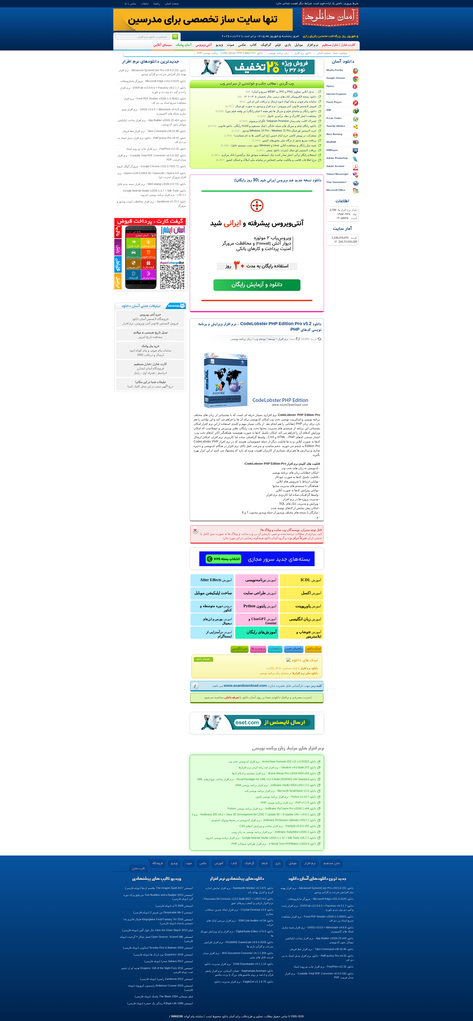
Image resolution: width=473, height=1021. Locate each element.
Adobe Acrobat (335, 166)
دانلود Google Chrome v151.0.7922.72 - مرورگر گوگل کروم (151, 166)
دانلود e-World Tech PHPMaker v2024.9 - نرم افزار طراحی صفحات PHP (274, 843)
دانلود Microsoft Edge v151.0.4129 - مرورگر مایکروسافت (153, 81)
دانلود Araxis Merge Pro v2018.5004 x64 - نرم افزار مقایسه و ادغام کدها (274, 773)
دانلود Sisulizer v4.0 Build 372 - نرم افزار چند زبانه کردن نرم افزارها (277, 767)
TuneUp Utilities (335, 126)
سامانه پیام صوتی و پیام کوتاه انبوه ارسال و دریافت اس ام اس (281, 101)
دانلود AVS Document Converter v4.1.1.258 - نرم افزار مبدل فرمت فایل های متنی (238, 955)
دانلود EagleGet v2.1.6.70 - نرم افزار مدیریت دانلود (243, 981)
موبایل (299, 45)
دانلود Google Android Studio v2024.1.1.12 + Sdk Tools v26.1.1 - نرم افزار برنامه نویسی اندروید (260, 837)
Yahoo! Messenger (337, 174)
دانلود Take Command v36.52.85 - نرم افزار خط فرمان (154, 131)
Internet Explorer (336, 94)
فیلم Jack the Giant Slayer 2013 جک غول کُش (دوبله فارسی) (157, 930)
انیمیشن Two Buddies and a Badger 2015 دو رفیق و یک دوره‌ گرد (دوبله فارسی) (158, 897)
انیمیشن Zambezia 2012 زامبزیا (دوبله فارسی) (166, 978)
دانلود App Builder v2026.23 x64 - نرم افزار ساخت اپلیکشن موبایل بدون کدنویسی (152, 122)
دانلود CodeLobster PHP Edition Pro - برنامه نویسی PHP (230, 52)
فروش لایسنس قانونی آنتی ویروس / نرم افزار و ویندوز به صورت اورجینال (275, 106)
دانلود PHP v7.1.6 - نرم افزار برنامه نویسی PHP (288, 802)
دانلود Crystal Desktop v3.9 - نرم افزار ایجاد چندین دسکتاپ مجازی (239, 911)
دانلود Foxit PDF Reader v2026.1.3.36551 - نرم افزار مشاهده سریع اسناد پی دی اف (155, 100)
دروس (216, 608)
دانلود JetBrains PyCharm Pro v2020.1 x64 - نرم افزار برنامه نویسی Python (272, 808)
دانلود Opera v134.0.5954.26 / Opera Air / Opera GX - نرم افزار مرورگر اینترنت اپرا (152, 175)
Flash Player (334, 102)
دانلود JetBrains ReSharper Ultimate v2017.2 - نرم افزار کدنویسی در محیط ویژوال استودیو (264, 820)
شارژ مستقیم (332, 863)
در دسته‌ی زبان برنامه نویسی (288, 673)
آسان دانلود (330, 17)
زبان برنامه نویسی (278, 52)
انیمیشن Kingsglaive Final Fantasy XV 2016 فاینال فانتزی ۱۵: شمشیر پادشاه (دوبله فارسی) (158, 921)
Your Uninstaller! (336, 182)
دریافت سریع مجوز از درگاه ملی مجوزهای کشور (289, 140)
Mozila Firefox (334, 70)
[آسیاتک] (257, 559)
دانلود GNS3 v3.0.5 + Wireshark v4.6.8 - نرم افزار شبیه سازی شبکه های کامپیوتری (153, 111)
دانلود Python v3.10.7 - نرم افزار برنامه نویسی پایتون (285, 796)
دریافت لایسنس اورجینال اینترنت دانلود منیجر (291, 150)
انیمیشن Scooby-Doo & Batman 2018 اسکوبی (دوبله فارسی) (158, 947)
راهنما (156, 3)
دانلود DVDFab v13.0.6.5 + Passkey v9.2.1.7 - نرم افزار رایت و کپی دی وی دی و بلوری (153, 89)
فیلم (278, 45)
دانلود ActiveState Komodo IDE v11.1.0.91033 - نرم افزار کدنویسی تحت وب (272, 761)
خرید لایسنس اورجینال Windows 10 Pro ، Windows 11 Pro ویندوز (278, 130)
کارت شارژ (138, 868)
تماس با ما (130, 3)
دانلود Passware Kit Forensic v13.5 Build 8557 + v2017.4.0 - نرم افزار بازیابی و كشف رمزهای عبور (237, 901)
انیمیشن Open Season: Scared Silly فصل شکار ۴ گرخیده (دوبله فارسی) (156, 938)
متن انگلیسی (239, 649)
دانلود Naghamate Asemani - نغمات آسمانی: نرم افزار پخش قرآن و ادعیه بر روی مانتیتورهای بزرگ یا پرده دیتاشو (239, 972)
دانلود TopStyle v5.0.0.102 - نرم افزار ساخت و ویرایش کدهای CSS (277, 825)
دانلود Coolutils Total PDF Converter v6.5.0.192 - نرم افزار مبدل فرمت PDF (152, 157)
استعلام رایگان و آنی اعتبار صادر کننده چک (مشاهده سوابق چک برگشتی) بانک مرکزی (268, 154)
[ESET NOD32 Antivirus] (257, 67)
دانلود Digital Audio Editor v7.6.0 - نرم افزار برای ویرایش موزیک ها (236, 933)
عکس (242, 45)
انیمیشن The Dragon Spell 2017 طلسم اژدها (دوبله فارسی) (159, 888)
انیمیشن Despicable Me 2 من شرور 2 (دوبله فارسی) (163, 912)
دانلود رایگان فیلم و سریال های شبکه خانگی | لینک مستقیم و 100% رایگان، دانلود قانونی (267, 125)
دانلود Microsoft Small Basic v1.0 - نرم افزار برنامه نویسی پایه (280, 790)
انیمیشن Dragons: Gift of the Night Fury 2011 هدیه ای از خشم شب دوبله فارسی (157, 970)
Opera (330, 86)
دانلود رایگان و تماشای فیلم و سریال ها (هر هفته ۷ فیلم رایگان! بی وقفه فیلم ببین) (270, 111)
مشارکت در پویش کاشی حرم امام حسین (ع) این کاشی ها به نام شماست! (275, 135)
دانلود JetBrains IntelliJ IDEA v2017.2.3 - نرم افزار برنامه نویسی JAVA (275, 785)
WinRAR (331, 142)
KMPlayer (332, 150)
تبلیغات (145, 3)
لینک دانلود (313, 649)
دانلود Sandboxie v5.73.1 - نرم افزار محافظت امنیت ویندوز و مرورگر (151, 203)
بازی (288, 45)
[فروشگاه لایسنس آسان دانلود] (257, 722)
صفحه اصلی (172, 3)
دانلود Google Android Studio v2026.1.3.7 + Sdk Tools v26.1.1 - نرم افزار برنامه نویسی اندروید (154, 192)
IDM (328, 110)
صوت (230, 45)
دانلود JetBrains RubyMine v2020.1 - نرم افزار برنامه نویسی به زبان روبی (274, 831)
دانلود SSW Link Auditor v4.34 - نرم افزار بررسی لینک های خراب (239, 922)
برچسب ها (258, 649)
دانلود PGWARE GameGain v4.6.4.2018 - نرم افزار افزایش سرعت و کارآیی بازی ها (238, 944)
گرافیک (266, 45)
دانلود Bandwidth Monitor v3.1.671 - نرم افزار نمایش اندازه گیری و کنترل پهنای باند (239, 890)
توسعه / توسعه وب (264, 338)
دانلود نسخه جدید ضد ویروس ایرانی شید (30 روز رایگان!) (277, 181)
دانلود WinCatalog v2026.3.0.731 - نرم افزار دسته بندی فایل (151, 183)
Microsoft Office (335, 190)
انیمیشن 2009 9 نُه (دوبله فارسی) (174, 905)
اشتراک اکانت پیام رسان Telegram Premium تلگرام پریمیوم (282, 120)
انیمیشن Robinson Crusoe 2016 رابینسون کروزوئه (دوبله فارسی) (160, 987)
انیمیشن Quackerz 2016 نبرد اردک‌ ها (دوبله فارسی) (163, 954)
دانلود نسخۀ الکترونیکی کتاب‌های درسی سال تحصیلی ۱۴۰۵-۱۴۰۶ (280, 96)
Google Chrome (335, 78)
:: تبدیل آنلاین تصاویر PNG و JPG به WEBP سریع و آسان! (284, 91)
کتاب (253, 45)
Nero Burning (334, 134)
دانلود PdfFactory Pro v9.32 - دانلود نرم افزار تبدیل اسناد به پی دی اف (152, 140)
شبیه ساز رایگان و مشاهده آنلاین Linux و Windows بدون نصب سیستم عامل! (273, 145)
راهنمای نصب (293, 649)
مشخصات (275, 649)
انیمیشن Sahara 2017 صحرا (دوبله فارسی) (168, 961)
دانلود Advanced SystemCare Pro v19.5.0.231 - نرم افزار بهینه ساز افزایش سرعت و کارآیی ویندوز (152, 72)
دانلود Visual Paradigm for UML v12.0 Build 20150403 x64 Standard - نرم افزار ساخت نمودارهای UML (256, 779)
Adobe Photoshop (337, 158)
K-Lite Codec (334, 118)
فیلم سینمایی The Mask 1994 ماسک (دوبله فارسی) (164, 996)
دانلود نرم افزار (302, 52)
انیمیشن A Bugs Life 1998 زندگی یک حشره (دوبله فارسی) (160, 1003)
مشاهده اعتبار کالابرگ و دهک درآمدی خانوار (291, 116)
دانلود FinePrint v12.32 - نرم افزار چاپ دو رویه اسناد (156, 148)
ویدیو (219, 45)
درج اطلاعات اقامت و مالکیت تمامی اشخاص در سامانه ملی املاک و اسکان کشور (271, 159)
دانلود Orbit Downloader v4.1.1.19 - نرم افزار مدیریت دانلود (238, 963)
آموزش (311, 580)
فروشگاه (157, 863)
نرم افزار (312, 45)
